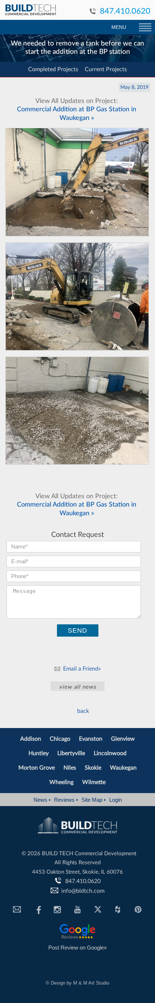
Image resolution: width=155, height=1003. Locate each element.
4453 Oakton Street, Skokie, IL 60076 (77, 872)
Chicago (60, 739)
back (83, 711)
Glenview (123, 739)
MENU (118, 27)
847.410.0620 (125, 11)
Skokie (93, 768)
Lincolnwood (110, 753)
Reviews (66, 800)
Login (115, 800)
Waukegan (123, 768)
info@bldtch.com (83, 891)
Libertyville (71, 753)
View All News (77, 687)
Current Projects (106, 69)
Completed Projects (53, 69)
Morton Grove (36, 768)
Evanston (90, 739)
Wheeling (61, 782)
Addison (30, 739)
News (42, 800)
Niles (69, 768)
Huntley (38, 753)
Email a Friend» (82, 669)
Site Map (93, 800)
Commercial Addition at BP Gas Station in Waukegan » (76, 109)
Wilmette (94, 782)
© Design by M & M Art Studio (77, 983)
